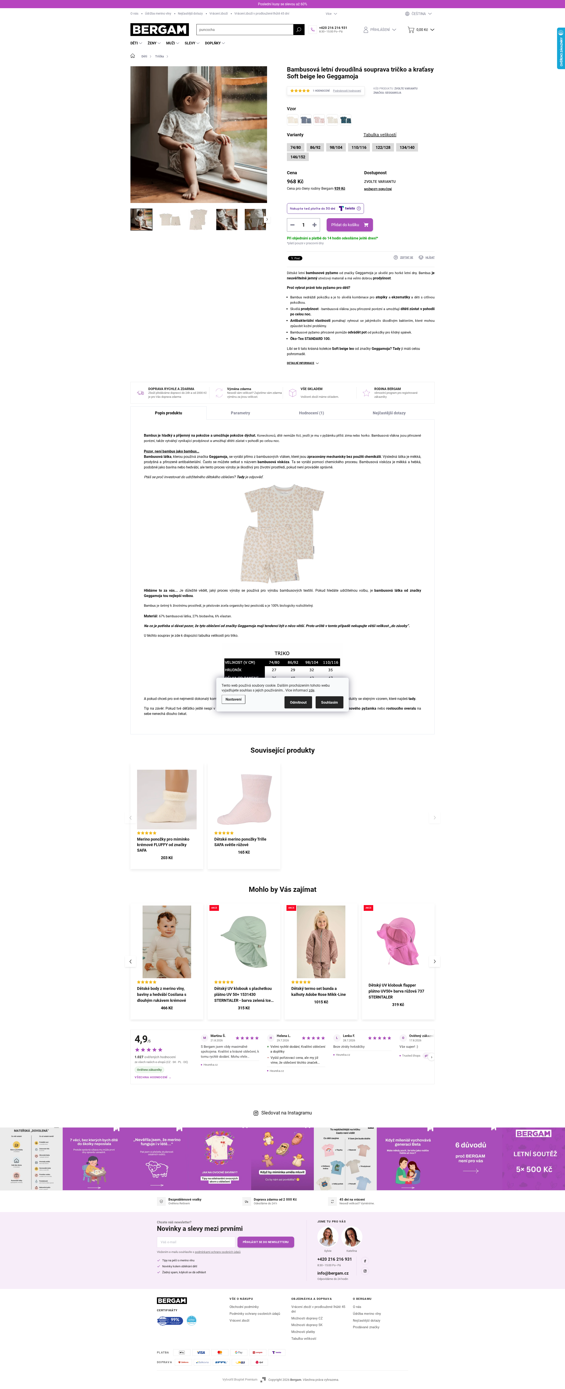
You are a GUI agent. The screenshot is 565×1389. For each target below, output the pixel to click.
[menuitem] (136, 43)
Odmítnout (298, 702)
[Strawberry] (319, 120)
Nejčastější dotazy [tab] (389, 413)
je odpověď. (254, 477)
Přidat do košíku (345, 224)
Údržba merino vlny (158, 13)
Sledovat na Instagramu (286, 1113)
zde (311, 690)
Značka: (387, 92)
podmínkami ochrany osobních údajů (218, 1252)
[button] (167, 1008)
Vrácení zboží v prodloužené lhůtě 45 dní (261, 13)
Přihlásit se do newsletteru (266, 1242)
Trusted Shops (411, 1055)
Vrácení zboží (218, 13)
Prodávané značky (366, 1327)
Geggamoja (364, 273)
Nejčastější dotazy (190, 13)
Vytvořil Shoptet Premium (239, 1379)
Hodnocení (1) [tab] (311, 413)
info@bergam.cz (333, 1273)
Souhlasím (329, 702)
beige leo (346, 349)
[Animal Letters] (345, 120)
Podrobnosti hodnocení (347, 90)
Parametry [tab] (240, 413)
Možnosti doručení (378, 189)
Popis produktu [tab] (168, 413)
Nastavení (233, 699)
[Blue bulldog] (306, 120)
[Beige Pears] (332, 120)
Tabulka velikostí (303, 1339)
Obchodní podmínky (244, 1307)
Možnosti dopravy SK (306, 1325)
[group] (166, 961)
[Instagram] (365, 1271)
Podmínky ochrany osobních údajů (255, 1314)
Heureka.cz (210, 1064)
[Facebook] (365, 1261)
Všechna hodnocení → (153, 1077)
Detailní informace (300, 363)
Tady (241, 477)
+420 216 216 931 (334, 1259)
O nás (134, 13)
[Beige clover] (292, 120)
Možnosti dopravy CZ (307, 1318)
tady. (413, 699)
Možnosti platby (303, 1332)
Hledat (298, 29)
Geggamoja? (381, 349)
